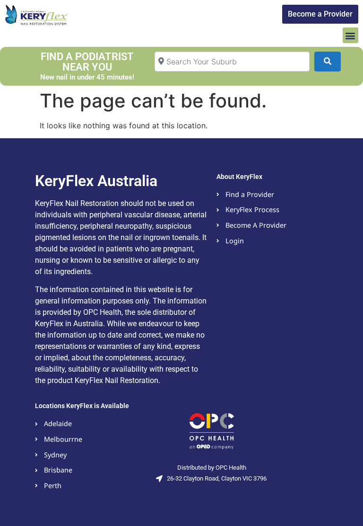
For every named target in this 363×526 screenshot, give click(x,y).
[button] (350, 35)
